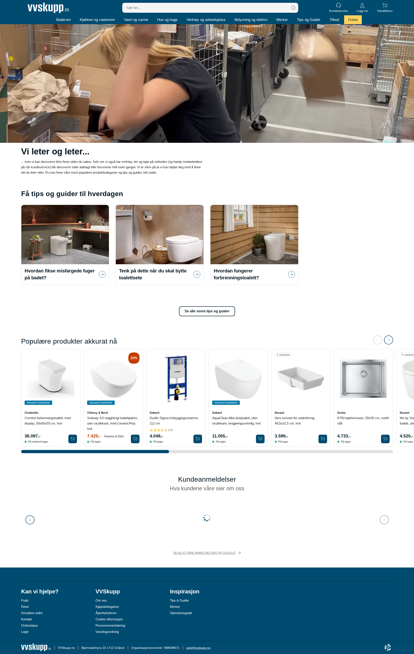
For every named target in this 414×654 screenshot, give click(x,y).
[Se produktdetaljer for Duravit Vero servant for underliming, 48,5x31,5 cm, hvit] (300, 378)
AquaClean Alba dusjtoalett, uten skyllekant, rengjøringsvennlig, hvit (236, 420)
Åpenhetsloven (106, 613)
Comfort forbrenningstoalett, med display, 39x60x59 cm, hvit (48, 420)
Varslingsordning (107, 632)
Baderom (63, 20)
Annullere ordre (31, 613)
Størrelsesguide (181, 613)
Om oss (101, 600)
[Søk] (293, 8)
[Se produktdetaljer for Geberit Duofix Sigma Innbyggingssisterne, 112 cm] (175, 378)
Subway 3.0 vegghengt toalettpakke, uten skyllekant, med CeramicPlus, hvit (112, 423)
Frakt (24, 600)
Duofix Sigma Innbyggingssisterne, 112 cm (174, 420)
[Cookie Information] (387, 647)
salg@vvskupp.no (198, 647)
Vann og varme (136, 20)
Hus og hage (167, 20)
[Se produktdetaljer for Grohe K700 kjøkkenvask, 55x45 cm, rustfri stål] (363, 378)
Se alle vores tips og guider (207, 311)
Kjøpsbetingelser (107, 606)
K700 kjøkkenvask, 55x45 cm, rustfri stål (363, 420)
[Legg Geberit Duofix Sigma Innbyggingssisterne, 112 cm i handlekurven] (197, 439)
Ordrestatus (29, 625)
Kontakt (26, 619)
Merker (282, 20)
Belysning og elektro (251, 20)
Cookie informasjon (109, 619)
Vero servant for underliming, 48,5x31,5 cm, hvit (295, 420)
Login (25, 632)
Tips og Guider (308, 20)
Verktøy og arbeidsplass (206, 20)
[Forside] (48, 8)
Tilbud (334, 20)
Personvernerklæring (110, 625)
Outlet (353, 20)
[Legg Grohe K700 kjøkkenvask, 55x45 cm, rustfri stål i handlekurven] (385, 439)
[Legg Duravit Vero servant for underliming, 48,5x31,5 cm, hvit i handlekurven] (322, 439)
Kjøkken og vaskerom (97, 20)
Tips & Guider (179, 600)
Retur (25, 606)
